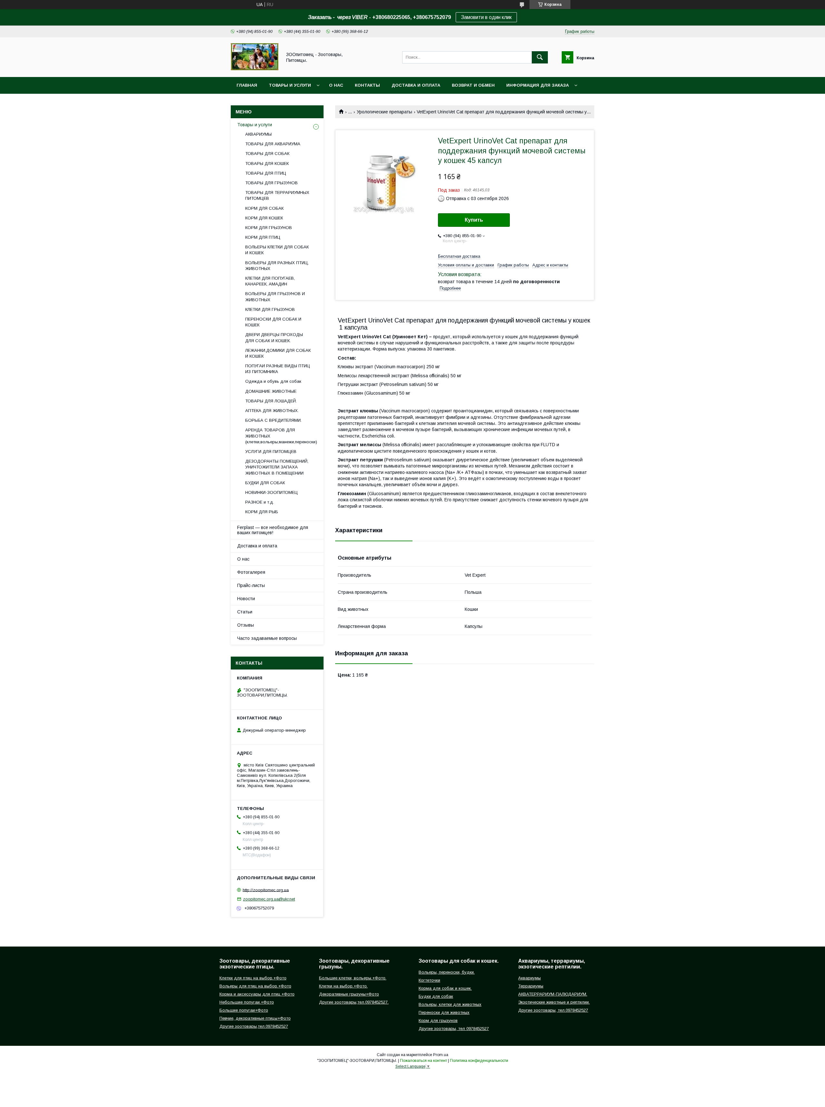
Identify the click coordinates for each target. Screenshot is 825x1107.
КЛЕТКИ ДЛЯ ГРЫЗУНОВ (270, 309)
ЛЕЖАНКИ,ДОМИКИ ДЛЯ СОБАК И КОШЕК (278, 353)
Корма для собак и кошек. (445, 988)
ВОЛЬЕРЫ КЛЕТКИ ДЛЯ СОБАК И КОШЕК (277, 250)
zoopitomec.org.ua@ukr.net (269, 899)
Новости (246, 598)
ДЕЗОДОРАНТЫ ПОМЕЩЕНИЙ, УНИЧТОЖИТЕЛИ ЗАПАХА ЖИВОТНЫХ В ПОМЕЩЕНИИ (276, 467)
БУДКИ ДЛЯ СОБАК (265, 482)
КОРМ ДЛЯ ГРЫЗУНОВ (268, 227)
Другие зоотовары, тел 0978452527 (454, 1028)
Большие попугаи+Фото (243, 1010)
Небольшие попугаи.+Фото (246, 1002)
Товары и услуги (290, 85)
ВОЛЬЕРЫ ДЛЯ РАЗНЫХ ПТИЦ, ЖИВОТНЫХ (277, 265)
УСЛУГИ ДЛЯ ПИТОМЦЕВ (270, 451)
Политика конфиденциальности (479, 1060)
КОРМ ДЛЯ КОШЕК (264, 218)
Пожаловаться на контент (423, 1060)
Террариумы (530, 986)
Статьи (244, 611)
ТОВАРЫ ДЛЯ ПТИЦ (265, 173)
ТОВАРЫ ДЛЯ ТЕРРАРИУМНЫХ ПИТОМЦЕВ (277, 195)
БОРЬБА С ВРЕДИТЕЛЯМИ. (273, 420)
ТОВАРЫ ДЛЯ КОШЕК (267, 163)
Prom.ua (440, 1055)
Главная (247, 85)
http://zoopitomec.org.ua (266, 889)
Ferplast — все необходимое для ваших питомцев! (272, 530)
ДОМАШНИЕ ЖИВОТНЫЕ (270, 391)
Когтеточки (429, 980)
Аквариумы (529, 978)
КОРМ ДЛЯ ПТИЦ (262, 237)
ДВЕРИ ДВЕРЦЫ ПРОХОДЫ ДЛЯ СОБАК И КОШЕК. (274, 337)
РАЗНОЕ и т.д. (259, 502)
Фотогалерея (251, 572)
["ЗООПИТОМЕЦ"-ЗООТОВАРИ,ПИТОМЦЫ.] (254, 68)
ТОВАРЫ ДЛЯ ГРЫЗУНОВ (271, 182)
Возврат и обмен (473, 85)
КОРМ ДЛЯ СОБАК (264, 208)
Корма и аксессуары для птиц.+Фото (257, 994)
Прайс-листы (251, 585)
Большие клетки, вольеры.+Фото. (352, 978)
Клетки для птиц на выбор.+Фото (252, 978)
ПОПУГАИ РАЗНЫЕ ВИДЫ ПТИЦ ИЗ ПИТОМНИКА (277, 368)
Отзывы (245, 625)
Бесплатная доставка (459, 256)
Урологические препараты (384, 111)
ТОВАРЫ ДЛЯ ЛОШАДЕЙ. (271, 401)
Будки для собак (436, 996)
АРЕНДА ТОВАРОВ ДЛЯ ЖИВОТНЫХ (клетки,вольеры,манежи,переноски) (281, 436)
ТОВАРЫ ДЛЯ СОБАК (267, 153)
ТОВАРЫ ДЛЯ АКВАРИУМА (272, 143)
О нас (336, 85)
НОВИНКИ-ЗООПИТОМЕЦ (271, 492)
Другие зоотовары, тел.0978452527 (553, 1010)
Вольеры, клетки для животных (450, 1004)
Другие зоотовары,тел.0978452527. (354, 1002)
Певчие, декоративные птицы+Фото (255, 1018)
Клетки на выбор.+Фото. (343, 986)
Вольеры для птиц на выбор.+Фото (255, 986)
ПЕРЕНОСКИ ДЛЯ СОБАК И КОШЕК (273, 322)
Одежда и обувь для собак (273, 381)
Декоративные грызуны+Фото (349, 994)
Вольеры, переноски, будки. (447, 972)
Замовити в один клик (486, 17)
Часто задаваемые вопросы (267, 638)
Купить (474, 220)
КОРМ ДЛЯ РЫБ (261, 511)
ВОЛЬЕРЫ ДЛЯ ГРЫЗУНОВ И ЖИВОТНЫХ (275, 296)
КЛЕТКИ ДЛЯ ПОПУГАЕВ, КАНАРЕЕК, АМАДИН (270, 281)
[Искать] (540, 57)
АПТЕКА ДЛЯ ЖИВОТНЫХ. (272, 410)
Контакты (367, 85)
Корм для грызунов (438, 1020)
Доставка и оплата (416, 85)
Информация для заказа (537, 85)
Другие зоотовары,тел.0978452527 (253, 1026)
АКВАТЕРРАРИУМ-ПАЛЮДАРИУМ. (552, 994)
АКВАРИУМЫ (258, 134)
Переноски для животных (444, 1012)
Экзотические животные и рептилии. (554, 1002)
